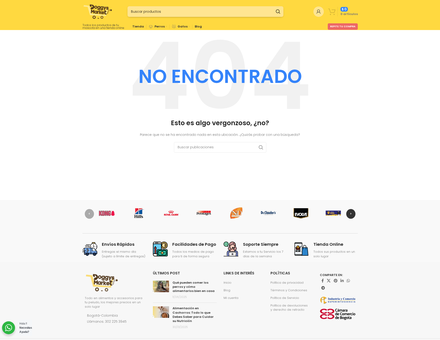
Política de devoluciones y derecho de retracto (289, 308)
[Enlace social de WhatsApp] (348, 280)
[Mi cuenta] (318, 11)
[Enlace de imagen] (102, 282)
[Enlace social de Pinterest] (335, 280)
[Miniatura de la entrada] (161, 290)
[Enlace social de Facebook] (322, 280)
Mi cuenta (231, 298)
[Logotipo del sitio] (98, 11)
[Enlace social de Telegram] (323, 288)
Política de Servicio (284, 298)
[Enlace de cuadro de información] (114, 250)
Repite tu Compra (342, 26)
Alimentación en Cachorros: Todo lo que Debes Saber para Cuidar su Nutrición (193, 314)
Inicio (227, 283)
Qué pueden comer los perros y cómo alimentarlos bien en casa (194, 286)
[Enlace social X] (328, 280)
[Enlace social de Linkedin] (342, 280)
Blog (227, 290)
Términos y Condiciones (288, 290)
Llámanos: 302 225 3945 (107, 321)
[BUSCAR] (278, 11)
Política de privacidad (286, 283)
